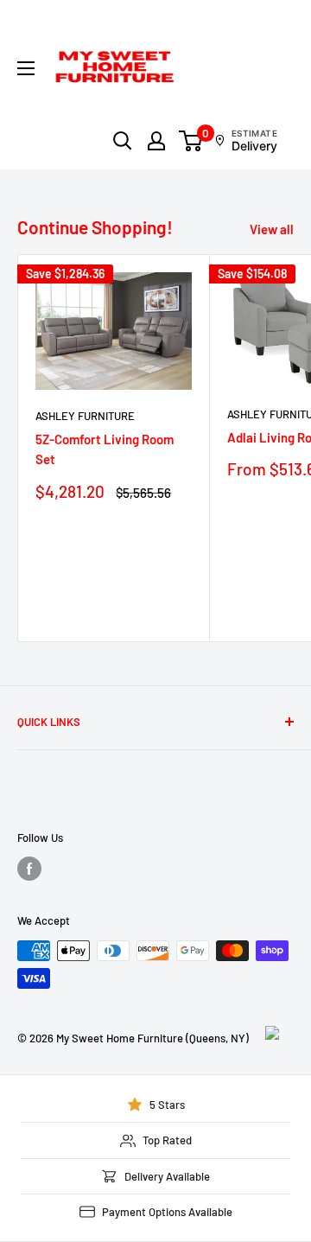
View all (272, 229)
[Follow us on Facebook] (29, 869)
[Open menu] (26, 68)
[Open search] (122, 140)
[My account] (156, 140)
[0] (191, 141)
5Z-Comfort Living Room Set (104, 449)
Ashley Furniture (85, 416)
